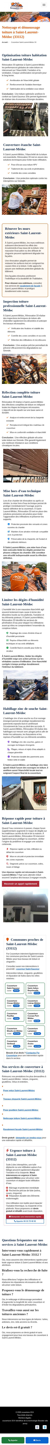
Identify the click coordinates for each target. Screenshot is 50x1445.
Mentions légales (24, 1418)
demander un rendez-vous (29, 1138)
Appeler (13, 1440)
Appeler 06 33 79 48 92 (26, 1221)
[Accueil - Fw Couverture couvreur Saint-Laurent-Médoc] (16, 6)
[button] (43, 1438)
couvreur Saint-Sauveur (27, 969)
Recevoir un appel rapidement (20, 884)
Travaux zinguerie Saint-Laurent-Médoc (22, 1099)
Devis (38, 1440)
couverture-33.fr (28, 1412)
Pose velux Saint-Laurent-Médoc (19, 1090)
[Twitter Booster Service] (44, 1427)
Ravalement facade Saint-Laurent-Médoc (23, 1129)
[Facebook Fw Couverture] (37, 1427)
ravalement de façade (30, 286)
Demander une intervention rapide (26, 1217)
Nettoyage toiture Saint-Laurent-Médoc (22, 1118)
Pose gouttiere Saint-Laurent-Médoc (20, 1110)
